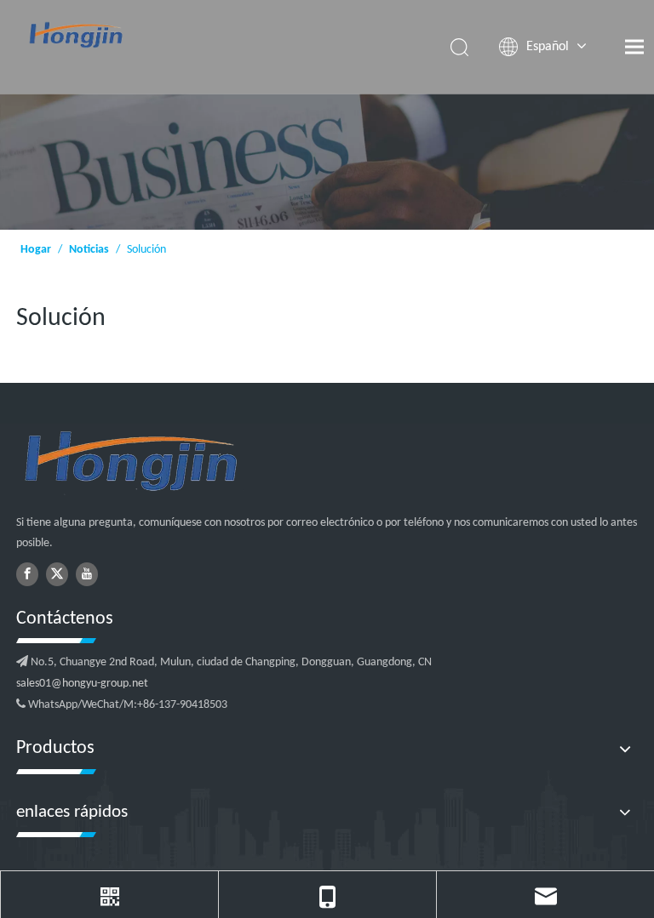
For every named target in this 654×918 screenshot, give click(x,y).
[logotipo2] (217, 462)
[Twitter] (57, 574)
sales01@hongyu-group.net (82, 683)
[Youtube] (87, 574)
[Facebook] (27, 574)
